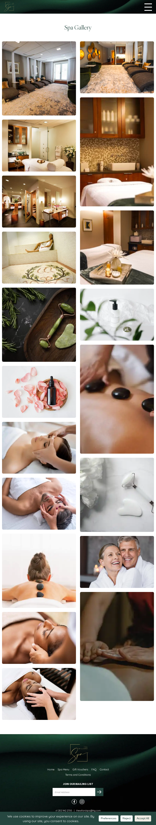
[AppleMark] (39, 146)
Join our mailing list (78, 783)
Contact (104, 769)
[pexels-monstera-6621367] (117, 495)
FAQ (93, 769)
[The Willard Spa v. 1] (117, 247)
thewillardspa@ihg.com (88, 810)
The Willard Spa (9, 7)
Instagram (81, 801)
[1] (39, 504)
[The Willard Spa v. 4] (117, 151)
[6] (39, 448)
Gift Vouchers (80, 769)
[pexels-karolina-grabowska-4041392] (39, 392)
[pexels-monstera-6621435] (39, 325)
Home (50, 769)
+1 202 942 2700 (64, 810)
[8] (39, 638)
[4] (117, 562)
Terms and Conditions (78, 774)
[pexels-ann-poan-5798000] (117, 315)
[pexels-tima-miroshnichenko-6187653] (117, 646)
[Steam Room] (39, 258)
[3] (39, 571)
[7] (39, 694)
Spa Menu (63, 769)
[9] (117, 399)
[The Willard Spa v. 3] (117, 67)
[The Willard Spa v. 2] (39, 78)
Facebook (74, 801)
